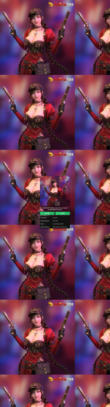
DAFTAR (47, 213)
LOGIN (63, 213)
